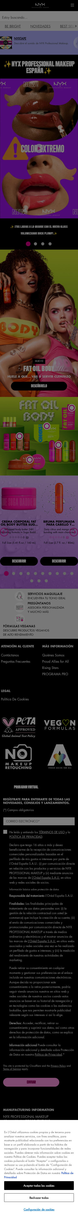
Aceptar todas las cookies (39, 1185)
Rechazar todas (39, 1198)
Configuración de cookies (39, 1209)
